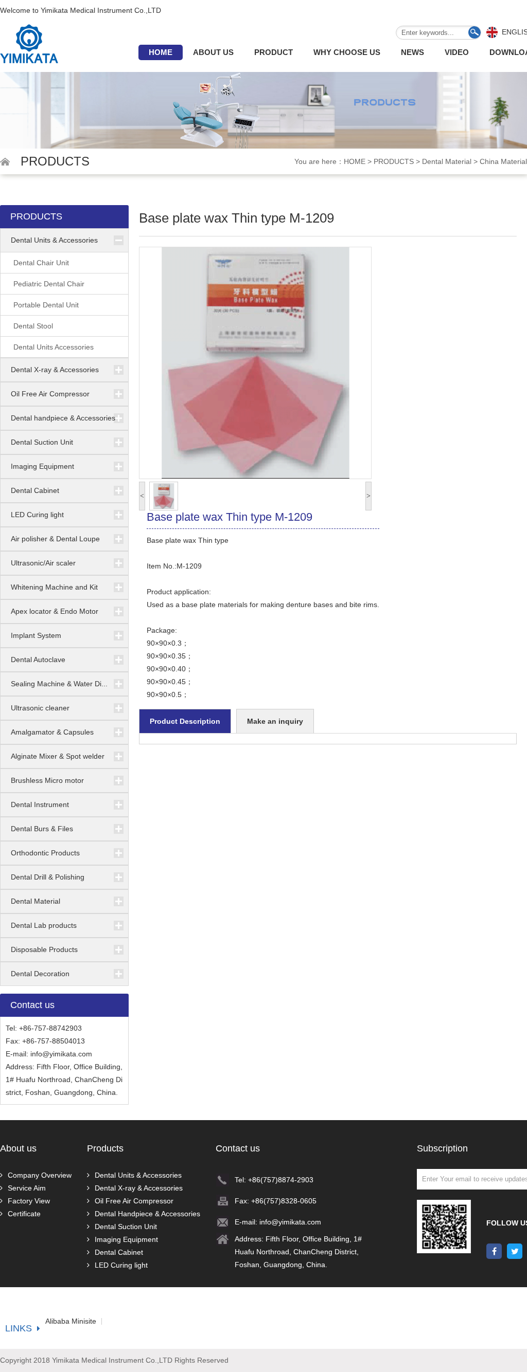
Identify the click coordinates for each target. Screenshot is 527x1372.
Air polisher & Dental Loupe (55, 539)
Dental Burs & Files (42, 829)
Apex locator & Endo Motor (54, 611)
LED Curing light (37, 514)
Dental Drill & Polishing (47, 877)
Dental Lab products (44, 925)
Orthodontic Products (45, 853)
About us (213, 52)
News (412, 52)
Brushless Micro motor (47, 780)
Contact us (238, 1148)
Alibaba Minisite (70, 1321)
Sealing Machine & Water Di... (59, 684)
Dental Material (446, 161)
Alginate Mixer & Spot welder (57, 756)
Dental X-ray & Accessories (55, 369)
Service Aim (27, 1188)
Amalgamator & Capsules (52, 732)
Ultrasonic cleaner (40, 708)
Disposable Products (44, 949)
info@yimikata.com (61, 1054)
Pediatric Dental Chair (48, 284)
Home (160, 52)
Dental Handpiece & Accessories (147, 1214)
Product (273, 52)
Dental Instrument (40, 804)
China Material (503, 161)
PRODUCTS (394, 161)
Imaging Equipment (42, 466)
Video (457, 52)
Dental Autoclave (38, 659)
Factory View (29, 1201)
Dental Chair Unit (41, 263)
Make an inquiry (275, 721)
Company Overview (40, 1175)
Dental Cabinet (35, 490)
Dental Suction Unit (42, 442)
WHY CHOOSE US (346, 52)
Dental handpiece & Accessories (63, 418)
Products (105, 1148)
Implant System (36, 635)
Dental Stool (33, 326)
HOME (354, 161)
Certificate (24, 1214)
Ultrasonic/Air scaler (43, 563)
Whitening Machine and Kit (54, 587)
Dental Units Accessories (53, 347)
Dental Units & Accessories (54, 240)
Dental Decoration (40, 973)
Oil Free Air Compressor (50, 394)
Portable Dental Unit (46, 305)
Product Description (185, 721)
